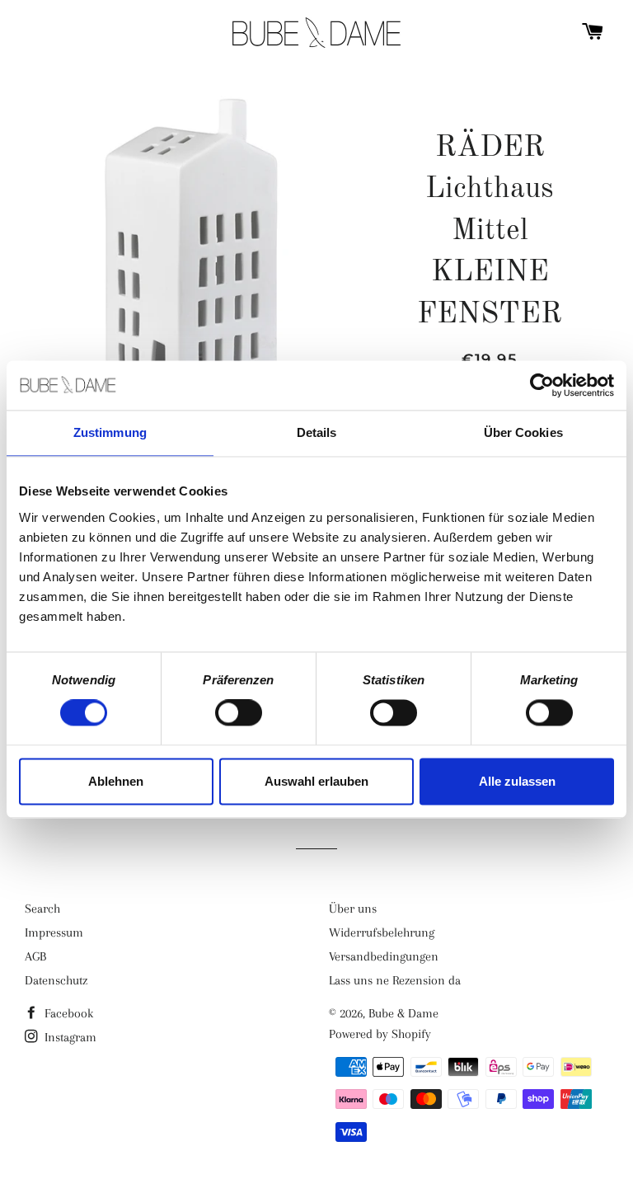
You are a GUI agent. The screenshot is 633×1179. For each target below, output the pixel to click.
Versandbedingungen (383, 956)
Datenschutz (56, 980)
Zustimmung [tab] (110, 432)
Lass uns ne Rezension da (395, 980)
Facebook (67, 1013)
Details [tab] (317, 432)
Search (42, 908)
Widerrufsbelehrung (381, 932)
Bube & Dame (403, 1013)
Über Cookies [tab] (523, 432)
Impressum (54, 932)
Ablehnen (115, 781)
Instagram (68, 1037)
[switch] (238, 713)
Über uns (353, 908)
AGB (35, 956)
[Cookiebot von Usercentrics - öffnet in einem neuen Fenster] (542, 385)
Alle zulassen (517, 781)
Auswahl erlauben (316, 781)
